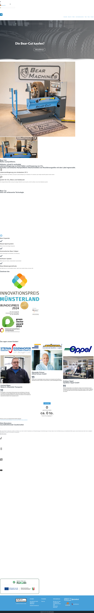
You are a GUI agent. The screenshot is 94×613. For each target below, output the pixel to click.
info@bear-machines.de (34, 605)
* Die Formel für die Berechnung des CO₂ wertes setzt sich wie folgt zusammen (13, 419)
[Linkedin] (1, 14)
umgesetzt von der (47, 611)
